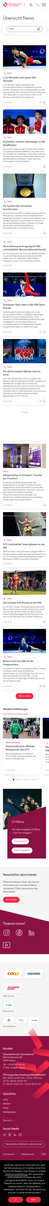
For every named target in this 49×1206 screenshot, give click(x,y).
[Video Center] (20, 1134)
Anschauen (20, 841)
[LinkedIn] (15, 1134)
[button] (13, 779)
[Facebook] (9, 1134)
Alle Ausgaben (22, 850)
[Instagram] (4, 1134)
